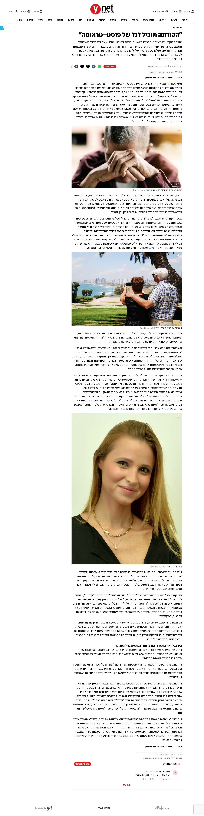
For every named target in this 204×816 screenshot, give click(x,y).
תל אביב (158, 11)
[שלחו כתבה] (82, 66)
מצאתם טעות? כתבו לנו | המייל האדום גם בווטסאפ (162, 758)
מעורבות (177, 28)
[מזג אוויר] (167, 12)
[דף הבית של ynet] (102, 14)
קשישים (170, 72)
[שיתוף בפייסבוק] (94, 66)
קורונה (161, 72)
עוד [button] (20, 20)
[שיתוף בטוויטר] (88, 66)
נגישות (24, 11)
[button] (153, 11)
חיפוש (36, 11)
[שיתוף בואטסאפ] (99, 66)
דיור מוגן (153, 72)
